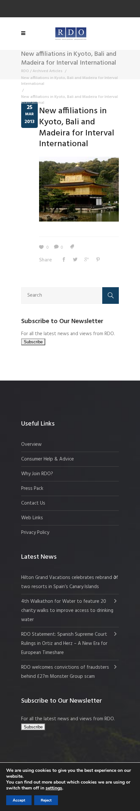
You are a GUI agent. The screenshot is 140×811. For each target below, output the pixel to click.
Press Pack (32, 488)
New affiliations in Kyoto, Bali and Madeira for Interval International (69, 81)
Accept (19, 800)
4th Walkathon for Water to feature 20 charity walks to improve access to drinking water (67, 611)
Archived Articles (48, 71)
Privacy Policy (35, 533)
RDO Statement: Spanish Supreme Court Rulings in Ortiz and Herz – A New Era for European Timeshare (64, 644)
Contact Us (33, 503)
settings (54, 788)
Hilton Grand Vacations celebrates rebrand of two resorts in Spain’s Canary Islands (69, 582)
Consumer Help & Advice (47, 459)
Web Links (32, 518)
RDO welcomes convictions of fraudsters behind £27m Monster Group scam (65, 671)
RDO (25, 71)
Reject (46, 800)
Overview (31, 444)
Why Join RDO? (37, 474)
